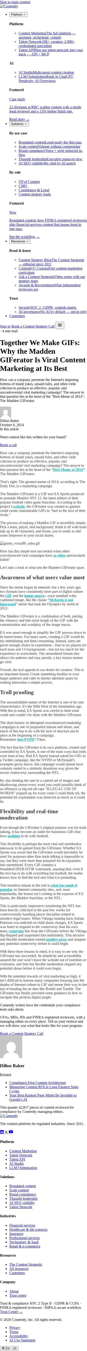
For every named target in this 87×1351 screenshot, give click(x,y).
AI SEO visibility (22, 1203)
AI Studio (16, 1164)
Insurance (16, 1234)
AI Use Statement (22, 1340)
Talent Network (20, 1155)
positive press (56, 939)
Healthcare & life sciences (28, 1229)
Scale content (19, 1190)
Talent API (17, 1159)
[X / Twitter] (7, 1133)
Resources (18, 241)
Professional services (24, 1238)
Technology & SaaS (24, 1242)
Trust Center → (11, 1312)
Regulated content (22, 1186)
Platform (17, 14)
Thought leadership (23, 1198)
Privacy (14, 1328)
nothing (14, 836)
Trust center (17, 1295)
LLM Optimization (23, 1168)
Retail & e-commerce (24, 1246)
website (19, 506)
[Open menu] (59, 325)
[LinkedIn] (2, 1133)
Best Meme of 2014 (68, 470)
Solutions (18, 124)
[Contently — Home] (9, 6)
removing (16, 931)
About (14, 1291)
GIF (8, 596)
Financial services (22, 1225)
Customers (17, 316)
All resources (19, 1269)
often (61, 555)
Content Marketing (23, 1151)
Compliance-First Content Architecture (37, 1083)
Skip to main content (15, 2)
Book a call (8, 445)
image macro (34, 596)
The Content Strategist (25, 1264)
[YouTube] (11, 1133)
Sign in (5, 326)
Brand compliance (22, 1194)
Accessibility (18, 1336)
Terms (13, 1332)
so (55, 555)
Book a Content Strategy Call (33, 326)
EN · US (11, 1348)
